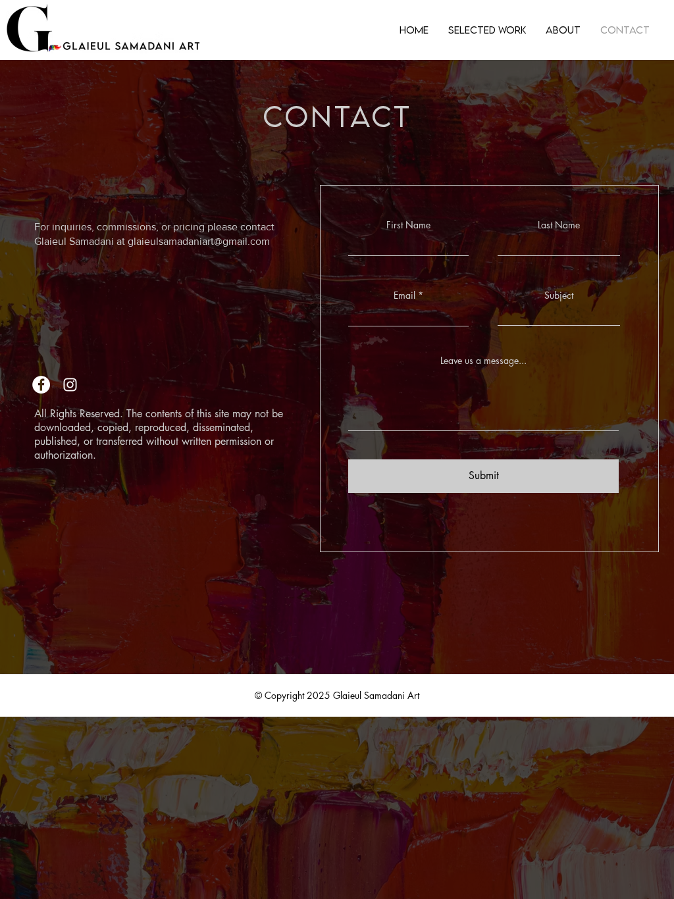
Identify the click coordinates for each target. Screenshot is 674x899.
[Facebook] (41, 385)
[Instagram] (70, 385)
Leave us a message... (483, 360)
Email (404, 295)
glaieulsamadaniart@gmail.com (199, 241)
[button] (487, 29)
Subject (558, 295)
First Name (408, 225)
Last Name (559, 225)
